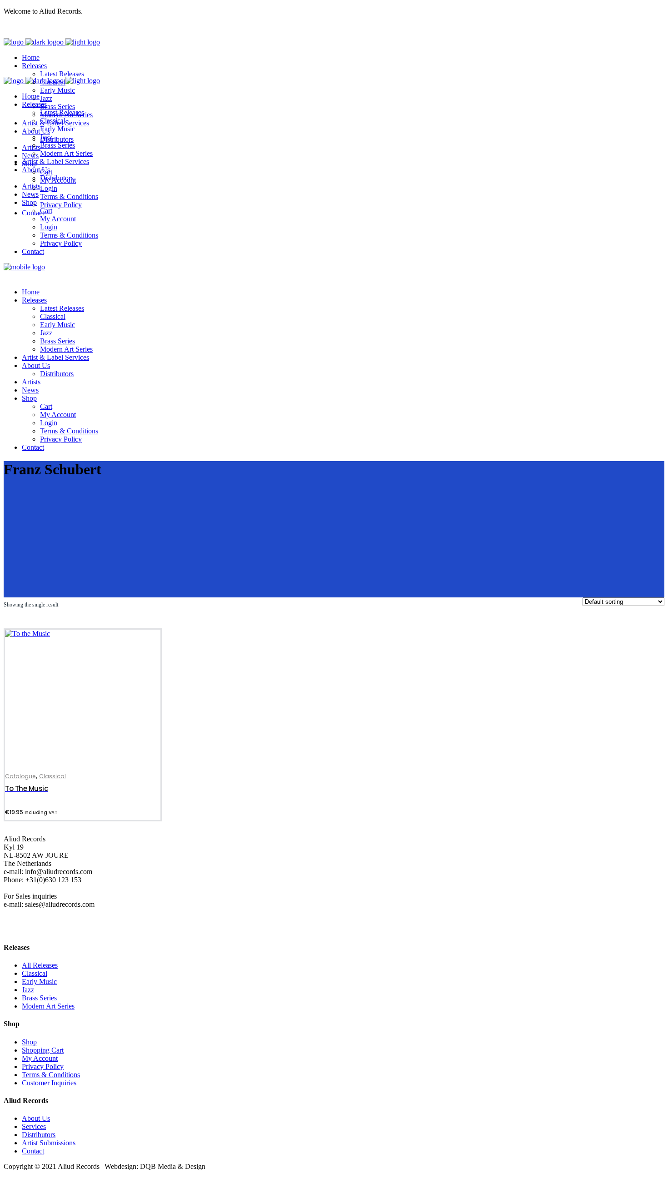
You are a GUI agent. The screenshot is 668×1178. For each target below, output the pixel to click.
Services (34, 1126)
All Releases (40, 965)
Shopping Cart (43, 1050)
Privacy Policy (43, 1066)
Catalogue (20, 776)
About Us (36, 1118)
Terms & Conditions (51, 1075)
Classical (52, 776)
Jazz (28, 990)
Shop (29, 1042)
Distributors (38, 1134)
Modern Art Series (48, 1006)
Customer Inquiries (49, 1083)
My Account (40, 1058)
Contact (33, 1151)
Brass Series (39, 998)
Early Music (39, 981)
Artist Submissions (48, 1143)
